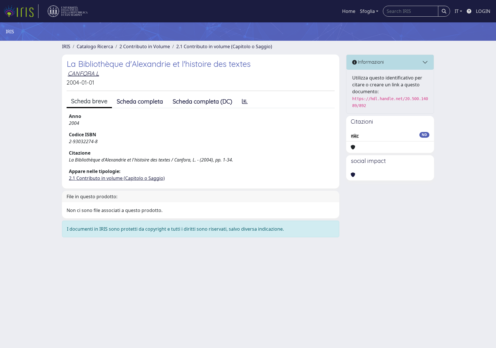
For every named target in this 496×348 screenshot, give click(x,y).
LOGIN (483, 11)
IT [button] (457, 11)
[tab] (245, 102)
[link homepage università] (67, 11)
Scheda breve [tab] (89, 101)
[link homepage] (20, 11)
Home (348, 11)
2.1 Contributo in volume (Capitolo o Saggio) (224, 46)
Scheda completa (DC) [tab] (202, 101)
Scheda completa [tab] (140, 101)
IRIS (66, 46)
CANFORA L (83, 73)
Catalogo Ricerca (95, 46)
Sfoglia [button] (367, 11)
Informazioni (370, 62)
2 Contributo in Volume (144, 46)
